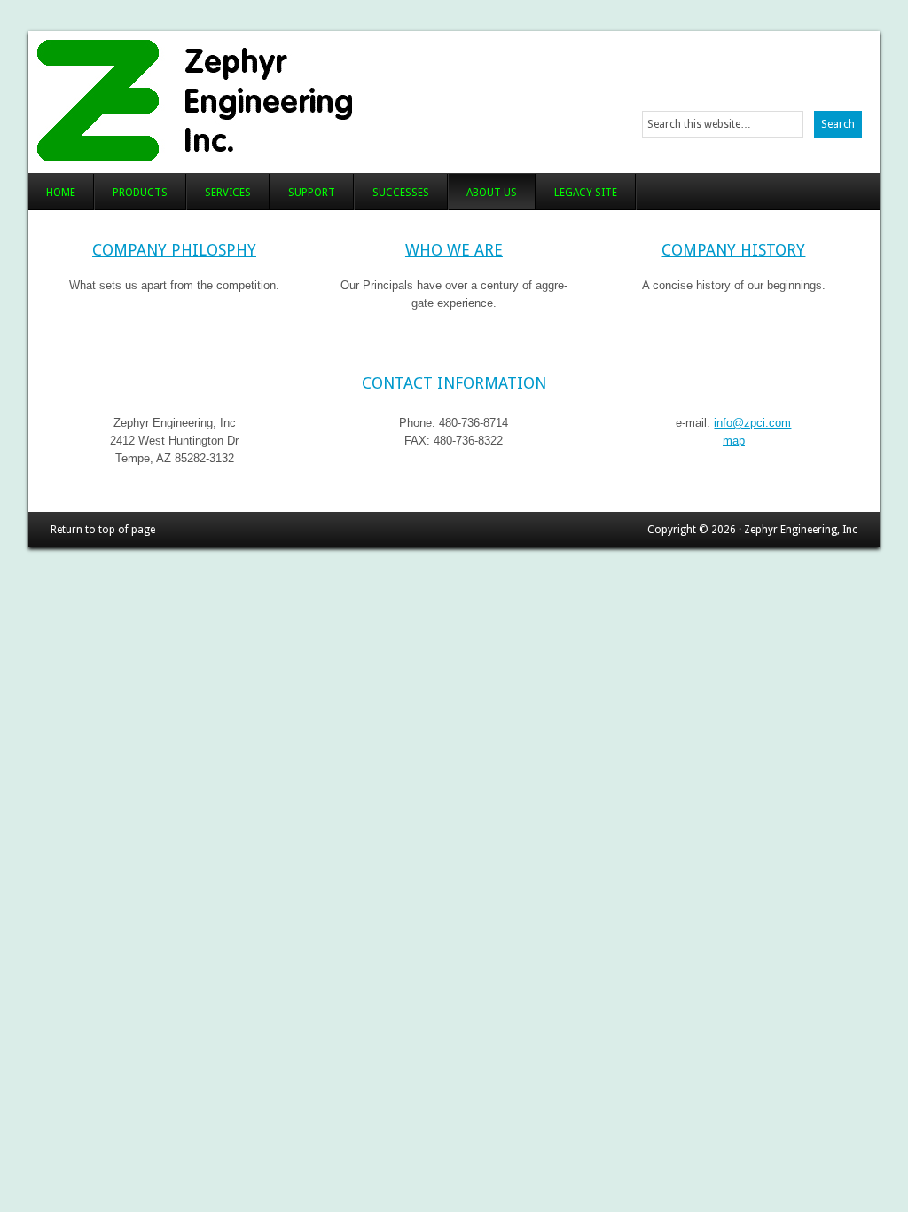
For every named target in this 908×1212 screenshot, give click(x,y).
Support (311, 192)
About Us (491, 192)
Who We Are (454, 249)
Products (140, 192)
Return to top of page (103, 529)
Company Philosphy (174, 249)
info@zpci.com (752, 422)
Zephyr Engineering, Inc (247, 97)
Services (228, 192)
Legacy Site (585, 192)
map (734, 440)
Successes (400, 192)
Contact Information (454, 383)
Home (60, 192)
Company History (733, 249)
